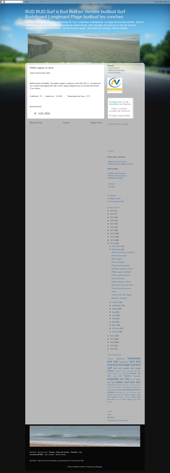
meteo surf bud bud (127, 382)
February (116, 328)
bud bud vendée (121, 368)
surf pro (125, 392)
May (114, 318)
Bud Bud (110, 417)
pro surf (137, 385)
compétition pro (131, 371)
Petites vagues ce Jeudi (121, 282)
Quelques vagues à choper (122, 269)
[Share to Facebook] (46, 113)
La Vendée (111, 196)
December (116, 246)
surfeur (114, 397)
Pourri (114, 292)
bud (132, 361)
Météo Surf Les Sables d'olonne (121, 164)
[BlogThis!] (42, 113)
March (115, 325)
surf (113, 390)
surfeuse (121, 397)
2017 (112, 230)
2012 (112, 336)
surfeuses (127, 397)
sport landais (122, 387)
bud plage (135, 368)
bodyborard (124, 362)
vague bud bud (133, 399)
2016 (112, 234)
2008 (112, 349)
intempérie (115, 373)
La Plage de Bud (113, 198)
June (114, 315)
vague (124, 399)
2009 (112, 346)
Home (66, 122)
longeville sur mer (118, 378)
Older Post (96, 122)
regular (109, 387)
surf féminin (118, 392)
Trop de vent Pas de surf (121, 288)
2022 (112, 214)
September (116, 305)
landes (115, 376)
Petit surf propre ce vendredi (123, 252)
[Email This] (39, 113)
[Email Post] (35, 113)
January (115, 332)
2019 (112, 224)
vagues (109, 402)
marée (133, 379)
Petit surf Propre (118, 278)
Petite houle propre (119, 256)
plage (120, 385)
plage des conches (129, 385)
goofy (138, 371)
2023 (112, 211)
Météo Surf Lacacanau (118, 176)
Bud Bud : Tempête (119, 298)
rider (116, 387)
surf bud (119, 390)
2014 (112, 240)
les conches (125, 376)
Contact (112, 187)
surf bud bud (128, 390)
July (114, 312)
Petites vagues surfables (121, 272)
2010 (112, 342)
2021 (112, 217)
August (115, 309)
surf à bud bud (118, 395)
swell (133, 397)
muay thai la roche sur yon (117, 420)
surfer (127, 395)
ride (113, 387)
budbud (110, 371)
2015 (112, 237)
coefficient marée (120, 371)
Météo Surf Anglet (116, 178)
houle (109, 373)
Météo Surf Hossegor (117, 173)
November (116, 249)
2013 (112, 243)
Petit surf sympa (118, 262)
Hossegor (110, 358)
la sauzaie (122, 373)
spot (127, 387)
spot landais (133, 387)
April (114, 322)
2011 (112, 339)
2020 (112, 220)
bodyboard (120, 359)
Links (109, 414)
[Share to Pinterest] (49, 113)
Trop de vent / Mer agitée (122, 295)
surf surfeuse (133, 392)
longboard (136, 376)
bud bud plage (121, 364)
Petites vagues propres (121, 265)
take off (118, 399)
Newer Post (36, 122)
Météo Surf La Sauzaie (118, 162)
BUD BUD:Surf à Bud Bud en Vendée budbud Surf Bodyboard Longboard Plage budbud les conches (75, 14)
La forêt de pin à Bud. (115, 201)
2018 (112, 227)
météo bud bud (112, 385)
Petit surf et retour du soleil (122, 285)
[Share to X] (44, 113)
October (115, 302)
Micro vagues (117, 259)
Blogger (99, 467)
